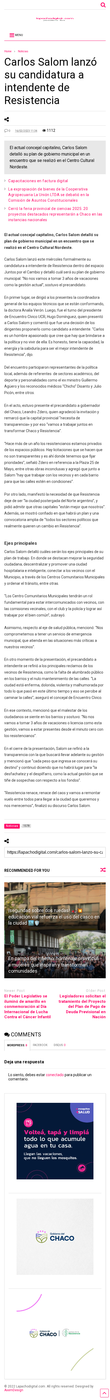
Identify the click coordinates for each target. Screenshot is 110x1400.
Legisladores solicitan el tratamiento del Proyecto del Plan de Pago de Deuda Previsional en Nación (82, 1006)
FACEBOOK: (40, 1045)
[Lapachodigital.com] (55, 21)
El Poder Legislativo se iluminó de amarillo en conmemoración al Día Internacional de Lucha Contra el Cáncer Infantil (27, 1006)
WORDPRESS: (17, 1045)
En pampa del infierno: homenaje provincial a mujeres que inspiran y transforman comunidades (53, 965)
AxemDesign (13, 1390)
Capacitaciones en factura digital (38, 181)
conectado (55, 1075)
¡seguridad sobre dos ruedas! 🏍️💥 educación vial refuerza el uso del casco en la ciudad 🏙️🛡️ (54, 917)
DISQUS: (59, 1045)
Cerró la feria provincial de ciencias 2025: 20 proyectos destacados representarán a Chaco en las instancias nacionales (55, 214)
